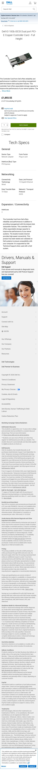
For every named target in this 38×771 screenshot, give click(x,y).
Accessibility (6, 404)
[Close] (36, 750)
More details (7, 498)
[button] (30, 3)
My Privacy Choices (9, 389)
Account (4, 312)
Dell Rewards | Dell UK (8, 468)
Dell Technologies (8, 362)
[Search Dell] (34, 9)
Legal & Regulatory (8, 399)
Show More (6, 91)
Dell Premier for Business (11, 367)
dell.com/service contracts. (16, 638)
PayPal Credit (8, 108)
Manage (3, 766)
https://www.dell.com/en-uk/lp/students (16, 435)
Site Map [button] (5, 327)
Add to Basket (23, 125)
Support (4, 317)
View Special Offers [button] (10, 118)
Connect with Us (7, 322)
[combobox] (19, 9)
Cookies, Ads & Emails (9, 394)
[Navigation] (2, 3)
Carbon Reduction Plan (10, 416)
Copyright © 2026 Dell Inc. (11, 375)
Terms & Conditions (9, 380)
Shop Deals (4, 21)
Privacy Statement (8, 385)
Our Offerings (6, 339)
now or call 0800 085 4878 (19, 21)
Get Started (6, 278)
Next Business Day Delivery (10, 670)
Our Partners (6, 349)
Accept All (32, 766)
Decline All (23, 766)
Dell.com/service (20, 539)
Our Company (6, 344)
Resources (5, 354)
